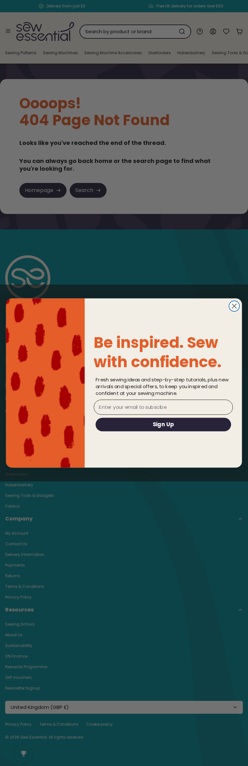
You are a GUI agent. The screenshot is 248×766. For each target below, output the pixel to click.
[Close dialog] (234, 306)
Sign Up (163, 424)
